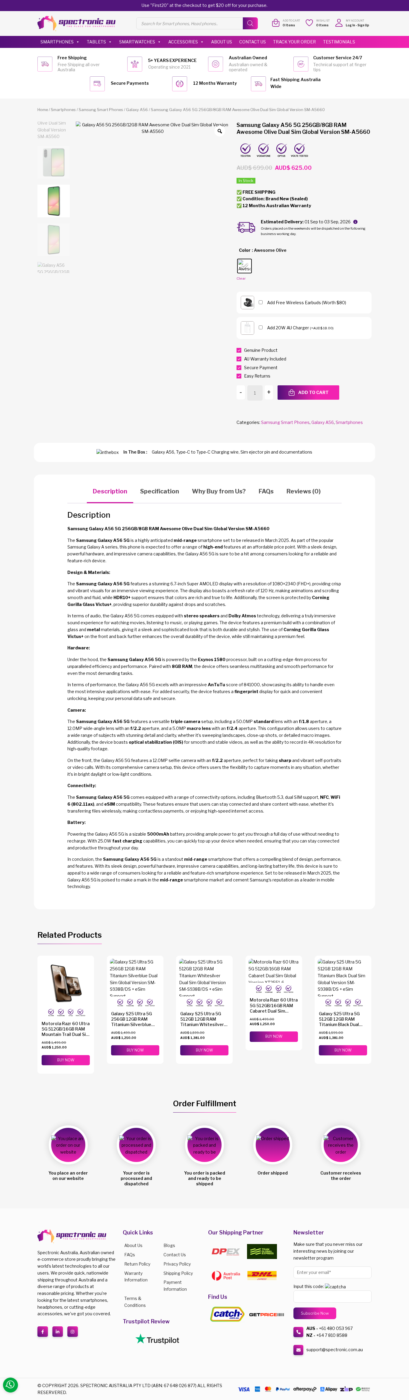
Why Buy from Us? (219, 491)
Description (110, 491)
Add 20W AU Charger (300, 327)
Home (42, 109)
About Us (221, 41)
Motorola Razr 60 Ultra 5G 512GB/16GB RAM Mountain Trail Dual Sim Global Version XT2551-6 (66, 1034)
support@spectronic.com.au (334, 1349)
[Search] (250, 23)
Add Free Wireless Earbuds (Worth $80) (306, 302)
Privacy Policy (177, 1263)
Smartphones (57, 41)
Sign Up (363, 25)
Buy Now (65, 1060)
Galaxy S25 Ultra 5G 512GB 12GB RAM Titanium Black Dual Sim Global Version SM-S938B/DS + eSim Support (342, 1027)
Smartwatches (137, 41)
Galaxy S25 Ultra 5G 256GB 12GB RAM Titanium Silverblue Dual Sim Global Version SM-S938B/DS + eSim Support (135, 1027)
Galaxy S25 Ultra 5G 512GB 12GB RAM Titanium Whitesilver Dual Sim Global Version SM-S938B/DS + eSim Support (204, 1027)
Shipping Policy (178, 1273)
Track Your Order (294, 41)
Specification (159, 491)
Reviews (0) (304, 491)
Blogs (169, 1245)
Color (245, 250)
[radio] (244, 266)
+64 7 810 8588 (331, 1335)
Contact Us (252, 41)
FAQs (266, 491)
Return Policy (137, 1263)
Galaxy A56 (137, 109)
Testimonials (339, 41)
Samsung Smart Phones (101, 109)
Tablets (96, 41)
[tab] (110, 492)
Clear (241, 278)
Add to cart (313, 392)
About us (133, 1245)
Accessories (183, 41)
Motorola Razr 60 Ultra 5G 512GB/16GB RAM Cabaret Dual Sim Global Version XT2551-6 (274, 1010)
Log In (350, 25)
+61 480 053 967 (336, 1328)
